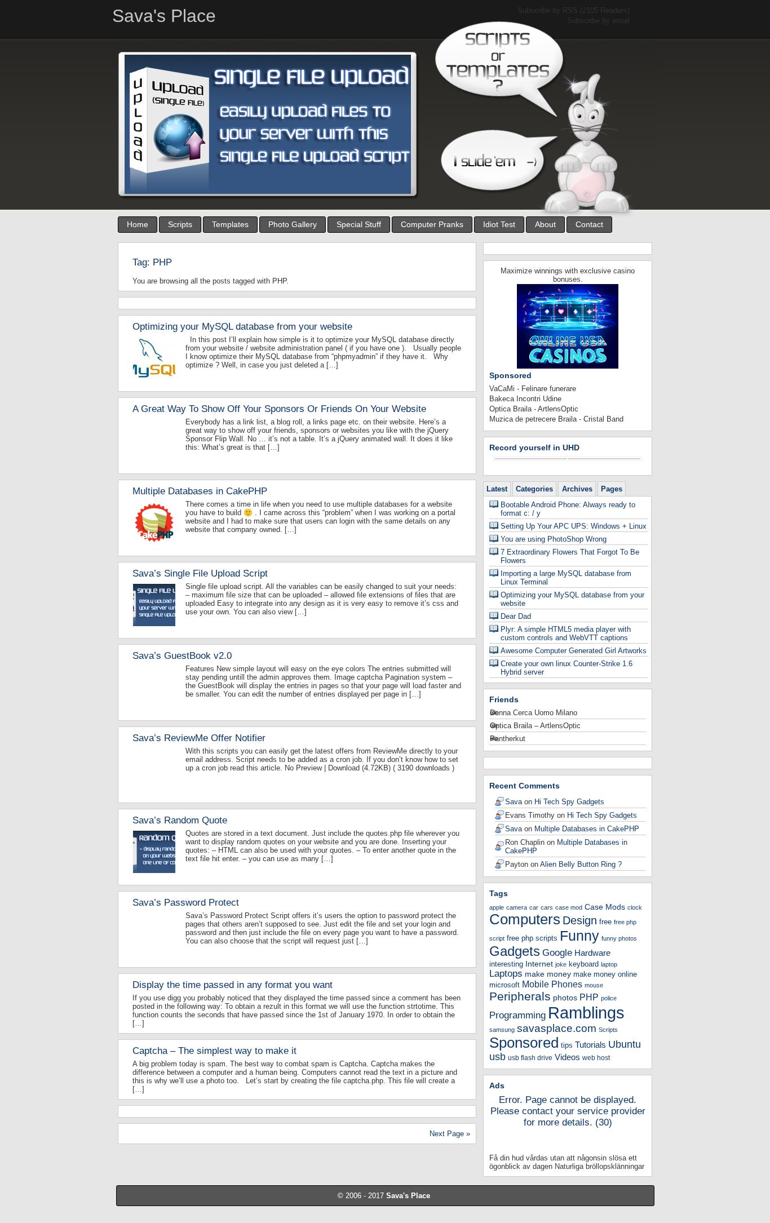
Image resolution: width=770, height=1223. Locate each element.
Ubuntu (624, 1044)
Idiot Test (499, 224)
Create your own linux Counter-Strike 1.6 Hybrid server (566, 667)
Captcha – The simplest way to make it (214, 1050)
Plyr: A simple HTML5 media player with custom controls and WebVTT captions (566, 633)
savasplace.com (556, 1028)
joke (561, 964)
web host (596, 1058)
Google (557, 952)
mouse (594, 985)
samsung (502, 1029)
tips (567, 1045)
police (609, 998)
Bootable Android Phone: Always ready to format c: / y (568, 508)
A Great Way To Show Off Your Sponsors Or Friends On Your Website (279, 409)
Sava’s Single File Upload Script (200, 573)
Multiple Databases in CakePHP (199, 491)
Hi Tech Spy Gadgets (569, 801)
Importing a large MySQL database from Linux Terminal (566, 577)
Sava (513, 801)
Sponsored (524, 1043)
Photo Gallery (292, 224)
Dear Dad (516, 616)
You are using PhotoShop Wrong (554, 539)
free (605, 922)
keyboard (584, 964)
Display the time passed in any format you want (232, 985)
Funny (579, 935)
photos (565, 997)
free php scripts (532, 938)
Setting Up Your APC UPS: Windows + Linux (574, 526)
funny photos (619, 938)
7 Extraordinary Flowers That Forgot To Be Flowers (570, 556)
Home (137, 224)
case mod (568, 907)
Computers (524, 919)
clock (634, 907)
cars (547, 907)
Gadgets (514, 951)
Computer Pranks (432, 224)
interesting (506, 964)
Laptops (506, 973)
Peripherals (520, 996)
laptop (609, 964)
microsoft (504, 985)
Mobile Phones (552, 984)
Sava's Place (408, 1195)
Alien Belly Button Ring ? (581, 864)
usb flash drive (530, 1058)
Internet (539, 963)
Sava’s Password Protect (185, 902)
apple (496, 907)
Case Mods (605, 906)
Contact (589, 224)
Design (580, 920)
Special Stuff (359, 224)
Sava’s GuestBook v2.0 (182, 655)
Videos (567, 1057)
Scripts (180, 224)
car (533, 907)
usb (497, 1056)
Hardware (592, 953)
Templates (230, 224)
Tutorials (590, 1044)
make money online (605, 974)
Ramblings (586, 1012)
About (545, 224)
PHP (589, 997)
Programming (517, 1015)
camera (516, 907)
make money (548, 973)
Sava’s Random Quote (179, 820)
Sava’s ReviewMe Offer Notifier (198, 738)
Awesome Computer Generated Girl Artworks (574, 650)
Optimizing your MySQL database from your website (242, 326)
